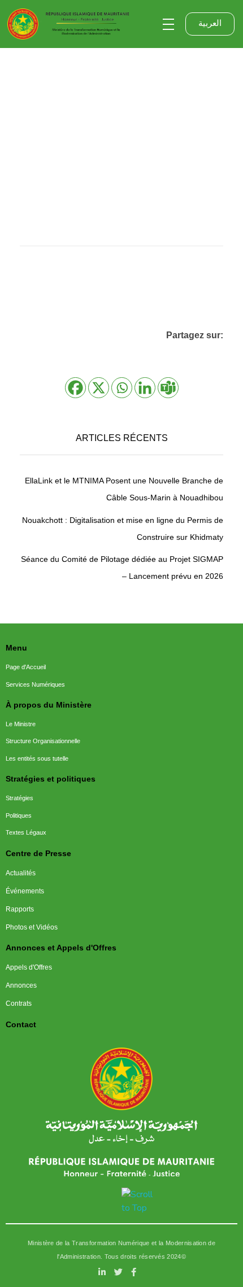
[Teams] (168, 387)
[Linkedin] (144, 387)
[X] (98, 387)
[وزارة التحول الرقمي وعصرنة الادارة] (121, 1079)
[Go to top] (137, 1201)
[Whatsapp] (121, 387)
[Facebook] (75, 387)
